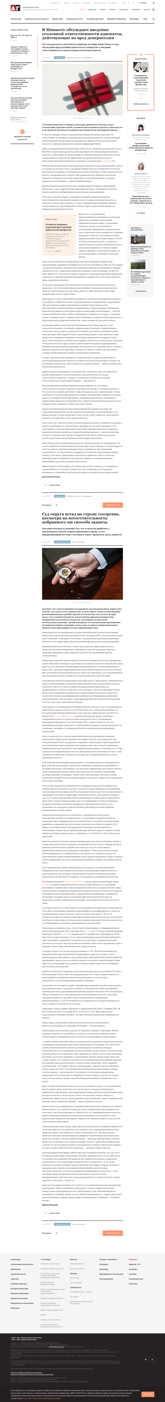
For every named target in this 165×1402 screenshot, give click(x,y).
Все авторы (113, 3)
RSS (133, 2)
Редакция (86, 3)
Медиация (134, 19)
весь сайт (147, 9)
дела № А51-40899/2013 (74, 881)
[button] (140, 98)
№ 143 (88, 931)
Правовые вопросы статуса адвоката (79, 58)
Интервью (112, 9)
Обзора (71, 716)
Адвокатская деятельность (37, 19)
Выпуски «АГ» (55, 3)
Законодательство (74, 19)
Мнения (102, 9)
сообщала (106, 161)
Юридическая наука (62, 1270)
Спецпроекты (123, 9)
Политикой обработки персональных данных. (42, 1398)
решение (46, 884)
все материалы (141, 291)
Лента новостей (19, 30)
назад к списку (54, 485)
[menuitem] (16, 19)
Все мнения (141, 213)
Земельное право (78, 542)
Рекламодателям (99, 3)
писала (107, 1357)
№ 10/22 (58, 716)
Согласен (148, 1394)
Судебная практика (95, 19)
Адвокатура (16, 19)
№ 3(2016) (64, 934)
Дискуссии (93, 9)
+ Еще (144, 19)
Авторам (67, 3)
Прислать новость (113, 505)
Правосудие (57, 19)
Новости (82, 9)
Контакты (76, 3)
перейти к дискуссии (140, 104)
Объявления (136, 9)
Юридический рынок (116, 19)
